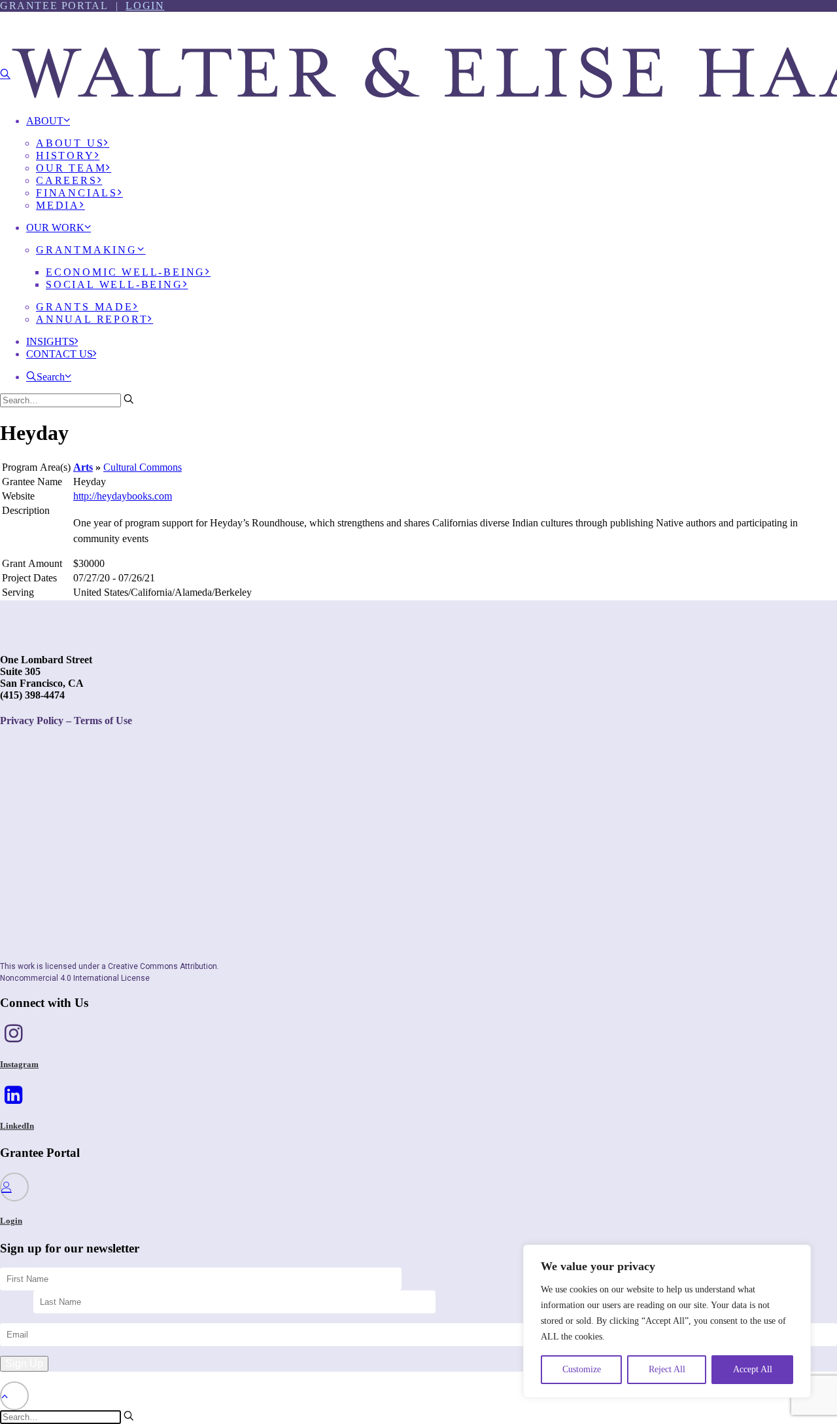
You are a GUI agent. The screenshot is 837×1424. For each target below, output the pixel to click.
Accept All (752, 1369)
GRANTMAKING (86, 249)
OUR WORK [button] (55, 227)
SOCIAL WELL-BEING (114, 284)
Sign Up (24, 1363)
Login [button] (11, 1221)
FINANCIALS (77, 192)
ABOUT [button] (44, 120)
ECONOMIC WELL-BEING (125, 272)
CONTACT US (59, 353)
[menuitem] (431, 168)
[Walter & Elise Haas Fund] (418, 51)
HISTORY (65, 155)
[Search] (67, 399)
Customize (581, 1369)
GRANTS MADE (84, 306)
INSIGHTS (50, 341)
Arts (83, 467)
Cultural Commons (142, 467)
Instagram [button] (19, 1064)
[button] (5, 74)
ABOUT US (70, 143)
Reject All (667, 1369)
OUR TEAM (71, 167)
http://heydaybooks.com (122, 496)
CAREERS (66, 180)
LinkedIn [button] (17, 1126)
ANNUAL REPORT (92, 319)
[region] (667, 1321)
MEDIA (58, 205)
